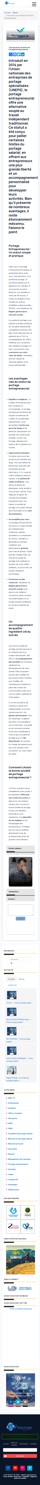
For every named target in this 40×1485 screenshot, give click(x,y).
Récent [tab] (21, 979)
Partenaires (23, 1444)
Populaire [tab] (11, 979)
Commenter (20, 918)
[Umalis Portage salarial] (20, 1259)
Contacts (33, 1444)
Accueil (7, 13)
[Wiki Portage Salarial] (20, 1427)
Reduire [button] (11, 899)
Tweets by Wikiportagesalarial (20, 1309)
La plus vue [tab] (12, 985)
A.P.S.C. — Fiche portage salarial (18, 1003)
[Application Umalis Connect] (20, 1288)
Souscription (20, 1456)
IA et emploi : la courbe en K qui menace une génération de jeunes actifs (20, 878)
